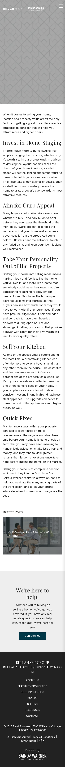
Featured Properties (32, 686)
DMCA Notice (29, 740)
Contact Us (32, 635)
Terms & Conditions (44, 736)
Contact (32, 715)
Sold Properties (32, 692)
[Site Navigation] (61, 6)
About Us (32, 680)
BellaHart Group (32, 662)
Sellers (32, 704)
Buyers (32, 697)
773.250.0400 (38, 730)
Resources (32, 709)
